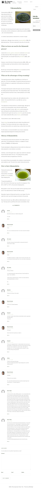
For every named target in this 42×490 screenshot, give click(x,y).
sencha (8, 52)
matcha (18, 109)
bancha (26, 52)
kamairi (20, 69)
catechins (20, 113)
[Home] (6, 3)
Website (23, 472)
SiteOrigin (31, 486)
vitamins (19, 114)
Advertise (14, 2)
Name (2, 472)
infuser (5, 122)
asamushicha (23, 40)
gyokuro (12, 52)
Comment (3, 453)
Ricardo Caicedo (10, 224)
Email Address (36, 22)
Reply (8, 261)
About (31, 1)
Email (12, 472)
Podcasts (26, 1)
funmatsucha (4, 101)
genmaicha (21, 56)
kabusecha (17, 52)
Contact (20, 2)
